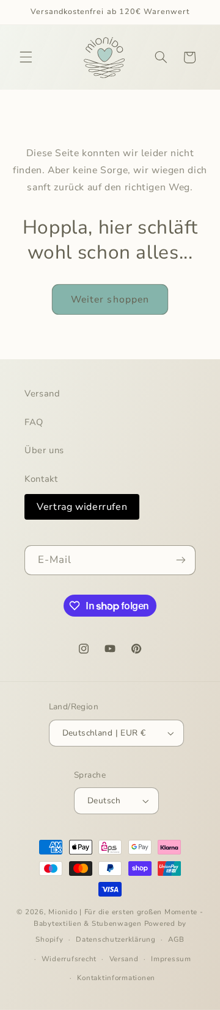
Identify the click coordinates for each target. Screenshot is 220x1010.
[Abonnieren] (181, 560)
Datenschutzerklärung (116, 939)
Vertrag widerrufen (82, 507)
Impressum (171, 959)
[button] (26, 57)
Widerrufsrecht (69, 959)
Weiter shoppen (110, 299)
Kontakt (40, 479)
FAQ (33, 422)
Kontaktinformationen (116, 978)
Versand (42, 393)
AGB (176, 939)
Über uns (44, 450)
